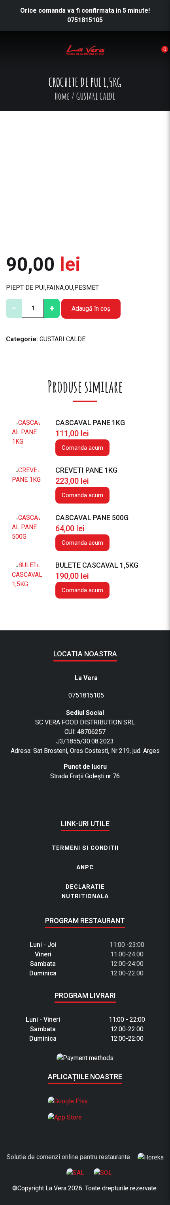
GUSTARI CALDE (62, 339)
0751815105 (85, 20)
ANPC (85, 867)
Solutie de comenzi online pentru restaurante (69, 1157)
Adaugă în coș (91, 308)
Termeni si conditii (85, 847)
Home (62, 96)
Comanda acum (82, 447)
